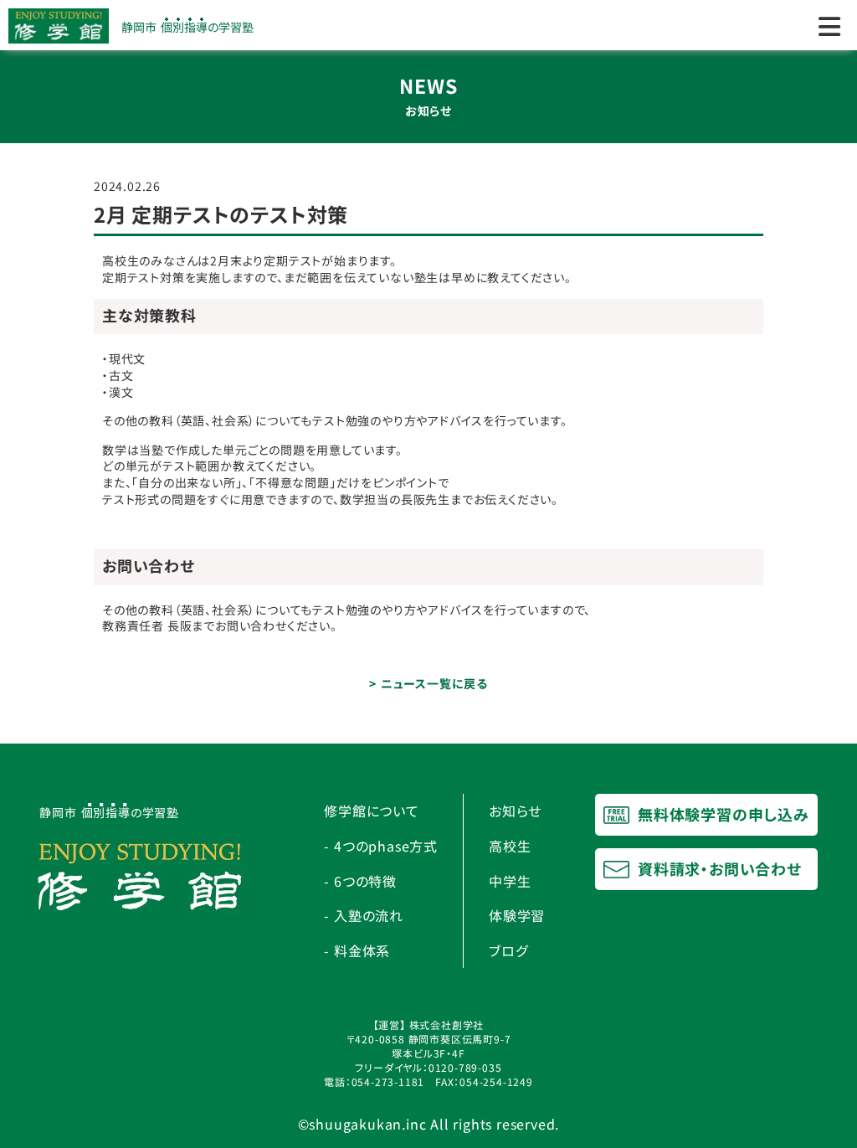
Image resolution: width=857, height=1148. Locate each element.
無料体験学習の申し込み (721, 814)
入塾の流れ (368, 915)
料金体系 (362, 950)
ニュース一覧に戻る (434, 683)
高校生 (510, 846)
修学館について (371, 811)
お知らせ (515, 811)
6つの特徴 (365, 881)
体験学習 (517, 915)
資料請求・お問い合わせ (718, 868)
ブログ (508, 950)
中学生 (510, 881)
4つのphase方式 (386, 846)
